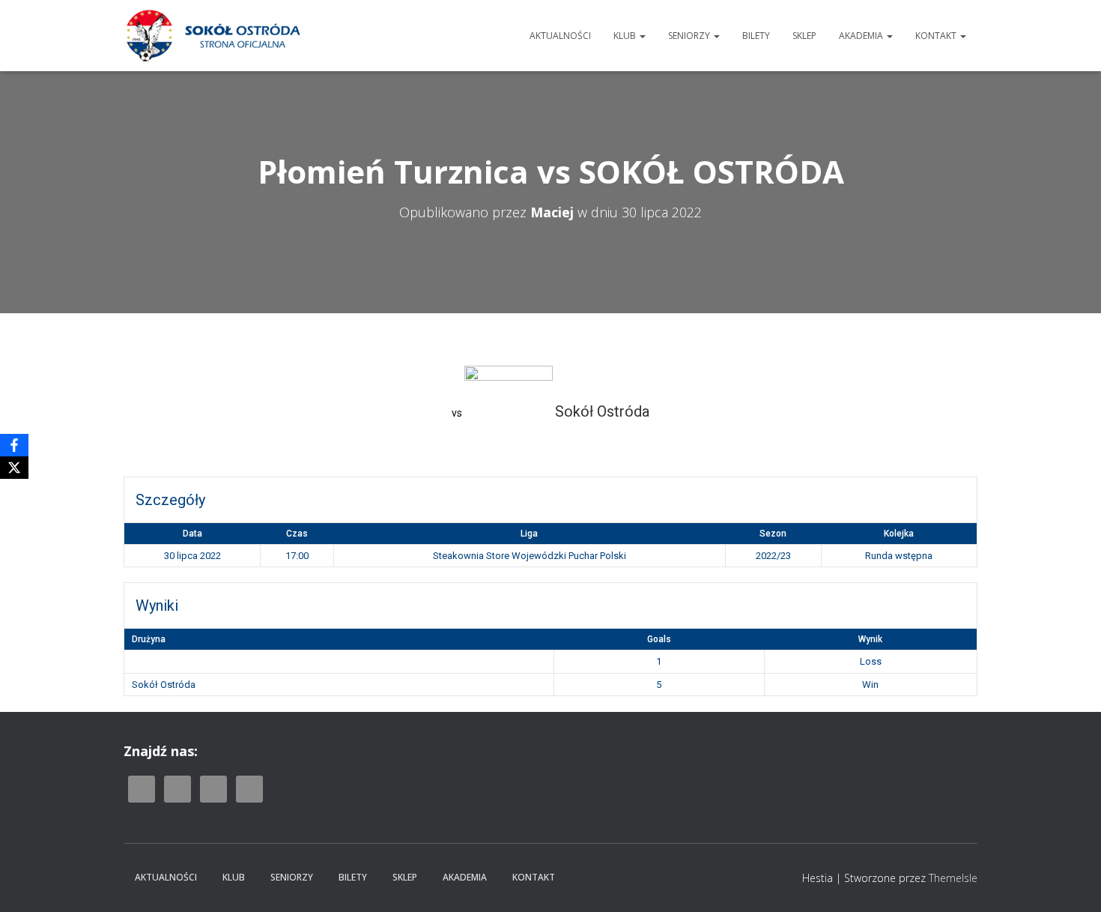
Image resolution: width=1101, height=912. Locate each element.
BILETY (756, 35)
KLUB (625, 35)
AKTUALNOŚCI (560, 35)
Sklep (804, 35)
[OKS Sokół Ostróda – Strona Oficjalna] (212, 35)
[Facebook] (14, 445)
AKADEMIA (862, 35)
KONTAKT (937, 35)
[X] (14, 467)
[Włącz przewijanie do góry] (1071, 882)
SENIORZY (690, 35)
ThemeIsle (953, 878)
